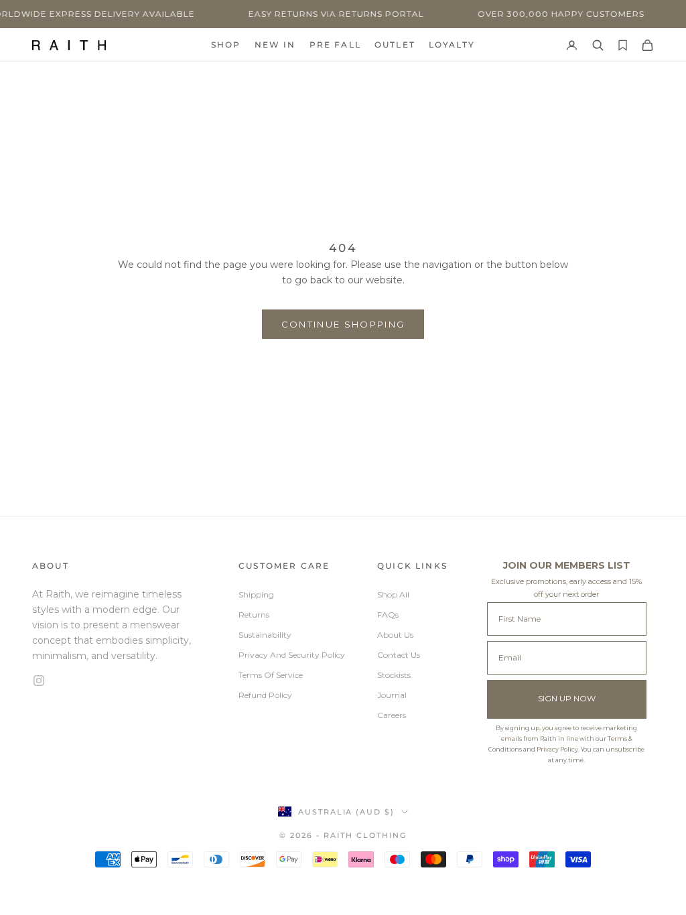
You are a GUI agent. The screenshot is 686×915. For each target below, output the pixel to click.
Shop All (393, 594)
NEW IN (275, 45)
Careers (391, 715)
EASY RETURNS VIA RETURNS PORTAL (323, 14)
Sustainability (264, 635)
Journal (392, 695)
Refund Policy (265, 695)
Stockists (394, 675)
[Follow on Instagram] (119, 680)
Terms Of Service (270, 675)
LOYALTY (452, 45)
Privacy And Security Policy (291, 655)
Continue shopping (343, 324)
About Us (395, 635)
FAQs (388, 615)
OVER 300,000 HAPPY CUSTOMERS (547, 14)
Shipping (256, 594)
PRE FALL (335, 45)
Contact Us (398, 655)
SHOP (226, 45)
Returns (253, 615)
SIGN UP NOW (567, 698)
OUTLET (394, 45)
